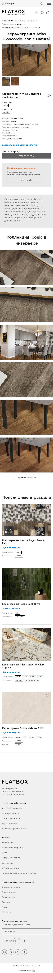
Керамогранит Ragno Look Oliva (21, 604)
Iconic (14, 130)
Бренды (6, 902)
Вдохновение (8, 897)
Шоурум (9, 4)
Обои (4, 853)
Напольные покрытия (12, 848)
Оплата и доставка (11, 887)
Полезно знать (9, 892)
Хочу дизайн (26, 180)
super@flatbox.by (10, 813)
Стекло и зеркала (10, 868)
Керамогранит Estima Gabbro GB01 (23, 728)
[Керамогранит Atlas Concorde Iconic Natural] (26, 267)
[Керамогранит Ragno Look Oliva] (26, 584)
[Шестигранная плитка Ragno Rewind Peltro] (26, 520)
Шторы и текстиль (11, 858)
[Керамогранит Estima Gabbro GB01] (26, 708)
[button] (49, 3)
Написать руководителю (14, 829)
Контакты (6, 912)
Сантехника (7, 863)
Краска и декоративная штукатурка (19, 873)
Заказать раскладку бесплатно (19, 145)
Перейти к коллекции (26, 478)
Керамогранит (9, 843)
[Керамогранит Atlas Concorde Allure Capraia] (26, 644)
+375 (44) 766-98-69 (12, 808)
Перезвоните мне (11, 818)
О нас (4, 907)
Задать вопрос (9, 824)
